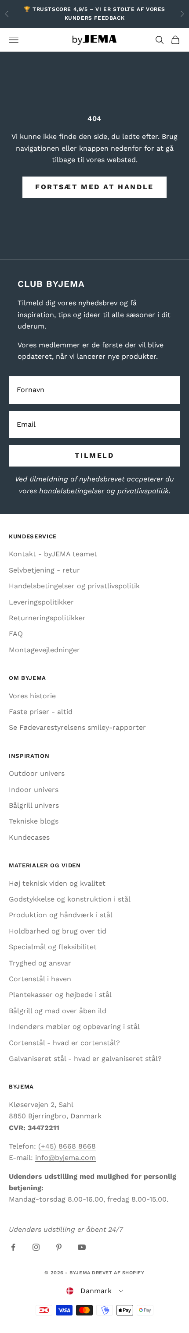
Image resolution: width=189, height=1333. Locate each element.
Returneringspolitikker (47, 618)
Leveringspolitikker (41, 602)
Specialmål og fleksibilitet (53, 947)
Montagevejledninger (44, 650)
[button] (94, 1290)
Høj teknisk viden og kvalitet (57, 883)
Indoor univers (33, 789)
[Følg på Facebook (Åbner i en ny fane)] (13, 1247)
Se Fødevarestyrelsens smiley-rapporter (77, 727)
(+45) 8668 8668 (67, 1146)
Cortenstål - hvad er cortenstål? (64, 1043)
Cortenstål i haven (40, 979)
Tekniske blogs (33, 821)
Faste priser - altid (41, 711)
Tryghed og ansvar (40, 963)
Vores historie (32, 696)
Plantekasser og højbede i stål (60, 994)
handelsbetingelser (71, 491)
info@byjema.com (65, 1157)
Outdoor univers (37, 773)
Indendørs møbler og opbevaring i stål (74, 1026)
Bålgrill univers (34, 805)
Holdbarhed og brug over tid (57, 931)
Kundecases (29, 837)
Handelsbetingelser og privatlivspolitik (74, 586)
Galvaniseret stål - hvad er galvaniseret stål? (85, 1058)
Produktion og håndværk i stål (61, 915)
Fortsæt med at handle (94, 187)
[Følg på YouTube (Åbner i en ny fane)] (81, 1247)
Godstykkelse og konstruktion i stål (70, 899)
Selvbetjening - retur (44, 570)
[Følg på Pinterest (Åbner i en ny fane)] (59, 1247)
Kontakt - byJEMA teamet (53, 554)
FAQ (16, 633)
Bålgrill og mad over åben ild (57, 1011)
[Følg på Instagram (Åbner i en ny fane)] (36, 1247)
